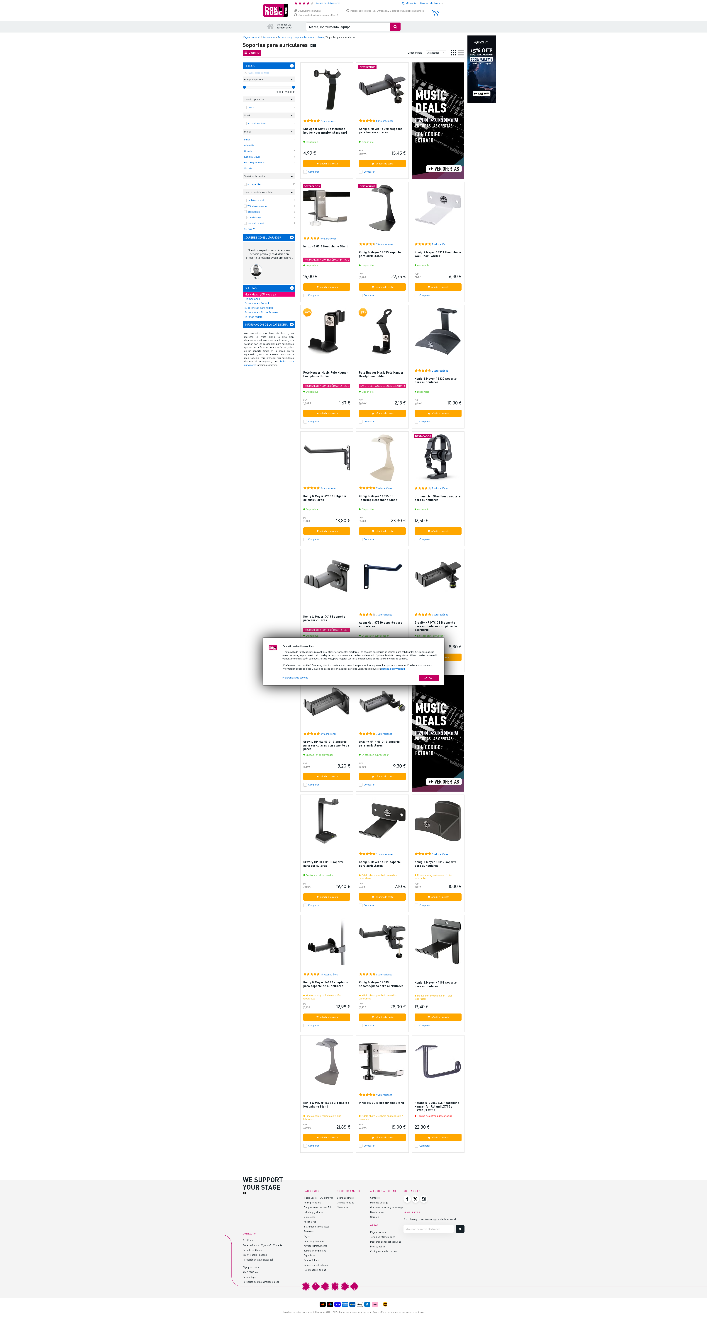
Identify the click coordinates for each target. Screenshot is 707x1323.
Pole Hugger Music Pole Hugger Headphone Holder (325, 374)
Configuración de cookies (383, 1251)
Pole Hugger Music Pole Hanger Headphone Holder (381, 374)
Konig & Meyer (252, 156)
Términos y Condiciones (382, 1236)
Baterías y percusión (314, 1240)
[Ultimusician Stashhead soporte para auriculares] (438, 459)
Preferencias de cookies (295, 677)
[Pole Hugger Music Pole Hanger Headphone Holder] (382, 333)
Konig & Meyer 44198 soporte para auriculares (436, 984)
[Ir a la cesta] (435, 11)
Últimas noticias (345, 1202)
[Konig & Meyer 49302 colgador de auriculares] (326, 459)
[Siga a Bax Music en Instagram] (424, 1199)
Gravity (248, 150)
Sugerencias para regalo (259, 307)
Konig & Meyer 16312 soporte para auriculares (436, 864)
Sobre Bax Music (346, 1197)
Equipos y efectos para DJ (317, 1207)
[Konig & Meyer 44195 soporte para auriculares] (326, 577)
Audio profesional (313, 1202)
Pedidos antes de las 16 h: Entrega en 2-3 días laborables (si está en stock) (387, 10)
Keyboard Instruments (315, 1245)
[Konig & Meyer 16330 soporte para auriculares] (438, 333)
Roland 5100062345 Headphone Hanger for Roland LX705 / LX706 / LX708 (437, 1106)
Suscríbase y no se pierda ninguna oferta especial (429, 1219)
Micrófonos (310, 1216)
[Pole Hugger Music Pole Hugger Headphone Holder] (326, 333)
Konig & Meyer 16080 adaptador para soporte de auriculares (326, 984)
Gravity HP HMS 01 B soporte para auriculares (379, 743)
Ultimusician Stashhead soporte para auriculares (437, 498)
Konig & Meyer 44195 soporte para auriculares (324, 618)
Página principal (378, 1232)
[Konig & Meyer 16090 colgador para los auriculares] (382, 90)
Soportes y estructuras (316, 1264)
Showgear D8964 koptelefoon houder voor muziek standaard (325, 130)
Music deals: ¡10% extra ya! (261, 294)
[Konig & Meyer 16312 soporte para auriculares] (438, 822)
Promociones (252, 298)
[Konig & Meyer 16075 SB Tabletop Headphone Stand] (382, 459)
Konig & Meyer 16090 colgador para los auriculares (380, 130)
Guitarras (309, 1231)
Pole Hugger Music (254, 162)
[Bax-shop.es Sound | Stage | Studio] (275, 10)
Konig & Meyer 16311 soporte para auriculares (380, 864)
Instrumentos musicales (316, 1226)
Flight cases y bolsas (315, 1269)
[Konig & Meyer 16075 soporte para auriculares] (382, 210)
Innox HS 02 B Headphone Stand (381, 1103)
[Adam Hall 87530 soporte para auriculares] (382, 577)
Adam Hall (249, 145)
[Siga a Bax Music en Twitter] (415, 1199)
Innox (247, 139)
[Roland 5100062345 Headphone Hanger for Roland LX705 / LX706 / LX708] (438, 1063)
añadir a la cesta (329, 163)
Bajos (307, 1236)
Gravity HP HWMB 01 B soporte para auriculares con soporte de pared (326, 745)
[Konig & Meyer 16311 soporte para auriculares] (382, 822)
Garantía (374, 1216)
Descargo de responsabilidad (385, 1241)
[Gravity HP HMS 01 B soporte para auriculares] (382, 703)
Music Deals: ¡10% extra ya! (318, 1197)
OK (430, 677)
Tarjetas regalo (253, 316)
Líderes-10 (254, 52)
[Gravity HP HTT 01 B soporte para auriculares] (326, 822)
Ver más (248, 168)
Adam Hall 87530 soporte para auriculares (380, 624)
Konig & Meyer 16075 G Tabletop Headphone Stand (326, 1104)
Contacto (375, 1197)
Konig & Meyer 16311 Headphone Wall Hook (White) (438, 254)
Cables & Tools (312, 1260)
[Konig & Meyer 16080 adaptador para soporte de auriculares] (326, 943)
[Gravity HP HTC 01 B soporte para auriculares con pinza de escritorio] (438, 577)
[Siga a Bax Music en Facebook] (407, 1199)
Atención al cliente (384, 1191)
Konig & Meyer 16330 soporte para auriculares (436, 380)
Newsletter (343, 1207)
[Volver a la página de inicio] (270, 26)
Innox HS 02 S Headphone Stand (325, 246)
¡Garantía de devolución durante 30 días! (318, 15)
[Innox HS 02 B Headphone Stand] (382, 1063)
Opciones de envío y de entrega (386, 1207)
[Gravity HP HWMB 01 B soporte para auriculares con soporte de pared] (326, 703)
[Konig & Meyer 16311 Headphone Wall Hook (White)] (438, 210)
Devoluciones (377, 1212)
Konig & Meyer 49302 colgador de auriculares (325, 498)
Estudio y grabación (314, 1212)
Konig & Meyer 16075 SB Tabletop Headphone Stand (378, 498)
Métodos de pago (379, 1202)
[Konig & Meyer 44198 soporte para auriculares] (438, 943)
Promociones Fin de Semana (261, 312)
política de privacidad (393, 668)
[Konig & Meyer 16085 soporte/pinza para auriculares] (382, 943)
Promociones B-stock (257, 303)
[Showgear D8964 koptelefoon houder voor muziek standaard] (326, 90)
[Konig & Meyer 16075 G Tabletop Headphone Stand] (326, 1063)
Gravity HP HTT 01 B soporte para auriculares (323, 864)
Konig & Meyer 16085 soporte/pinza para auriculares (381, 984)
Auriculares (310, 1221)
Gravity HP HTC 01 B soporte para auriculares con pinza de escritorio (436, 626)
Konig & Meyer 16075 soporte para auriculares (380, 254)
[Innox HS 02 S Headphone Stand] (326, 210)
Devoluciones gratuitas (309, 10)
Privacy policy (377, 1246)
